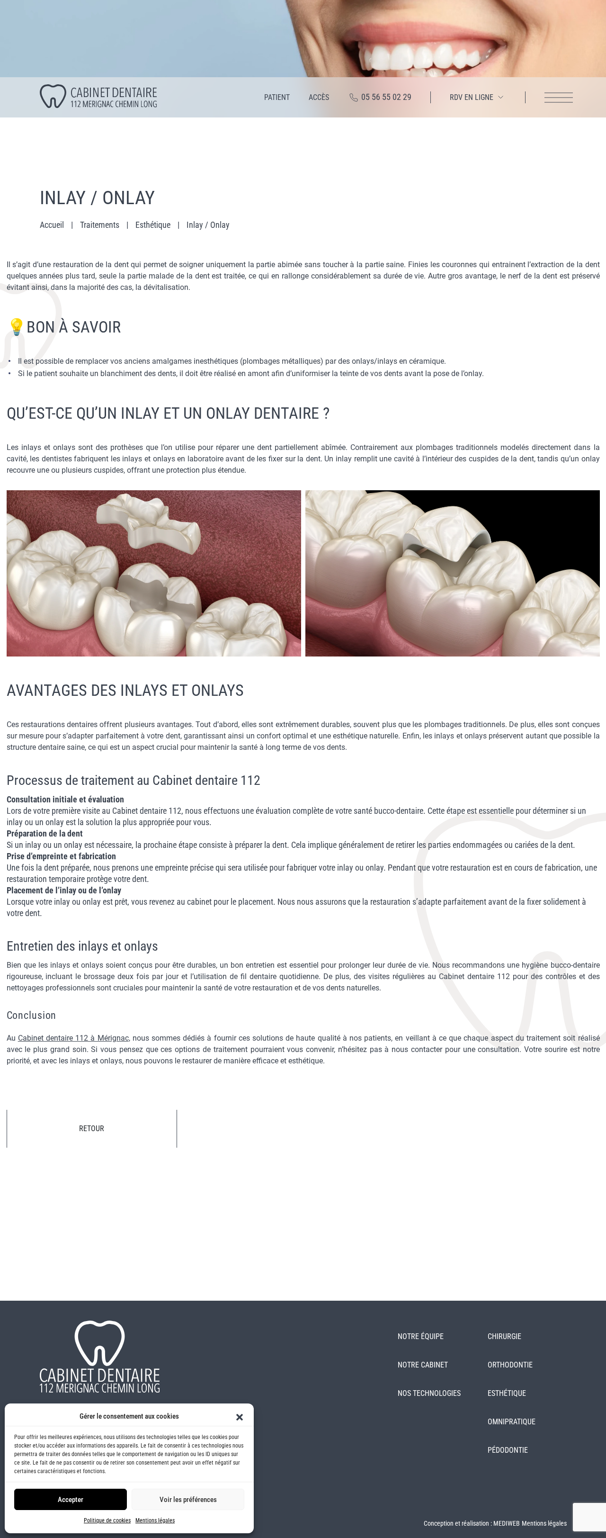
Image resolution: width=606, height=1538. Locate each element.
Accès (319, 97)
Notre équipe (421, 1336)
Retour (91, 1128)
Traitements (99, 225)
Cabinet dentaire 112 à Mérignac (73, 1038)
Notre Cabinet (423, 1364)
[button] (239, 1416)
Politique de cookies (107, 1520)
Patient (277, 97)
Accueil (52, 225)
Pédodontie (508, 1450)
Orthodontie (510, 1364)
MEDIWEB (506, 1523)
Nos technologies (429, 1393)
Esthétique (152, 225)
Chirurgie (504, 1336)
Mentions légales (155, 1520)
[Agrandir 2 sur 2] (587, 502)
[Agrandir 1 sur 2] (289, 502)
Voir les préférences (188, 1499)
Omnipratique (511, 1421)
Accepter (70, 1499)
